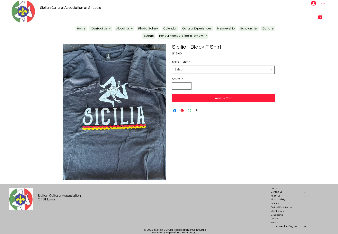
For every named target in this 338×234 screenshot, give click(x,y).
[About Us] (305, 196)
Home (274, 188)
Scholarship (277, 215)
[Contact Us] (305, 192)
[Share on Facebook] (174, 110)
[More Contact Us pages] (110, 28)
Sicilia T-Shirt (181, 62)
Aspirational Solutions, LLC (182, 232)
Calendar (275, 203)
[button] (320, 16)
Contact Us (276, 191)
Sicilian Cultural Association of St (66, 8)
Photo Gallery (278, 199)
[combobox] (223, 70)
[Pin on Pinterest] (182, 110)
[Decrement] (175, 86)
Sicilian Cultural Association (59, 196)
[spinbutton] (182, 86)
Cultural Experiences (281, 207)
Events (274, 222)
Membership (277, 211)
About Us (275, 195)
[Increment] (188, 86)
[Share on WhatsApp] (189, 110)
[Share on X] (197, 110)
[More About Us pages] (132, 28)
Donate (275, 218)
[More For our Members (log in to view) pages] (206, 36)
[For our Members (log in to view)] (305, 227)
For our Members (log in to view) (285, 226)
